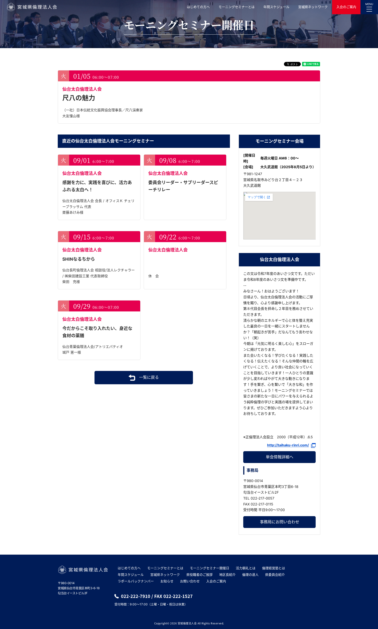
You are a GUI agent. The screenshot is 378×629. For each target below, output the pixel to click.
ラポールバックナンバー (136, 581)
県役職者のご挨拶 (199, 575)
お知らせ (166, 581)
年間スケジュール (276, 7)
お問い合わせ (190, 581)
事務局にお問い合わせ (279, 522)
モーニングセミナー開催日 (209, 568)
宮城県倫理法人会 (32, 7)
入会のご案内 (346, 7)
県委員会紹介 (275, 575)
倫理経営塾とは (273, 568)
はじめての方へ (198, 7)
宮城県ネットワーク (313, 7)
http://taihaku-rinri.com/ (288, 445)
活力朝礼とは (246, 568)
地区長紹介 (227, 575)
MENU (369, 4)
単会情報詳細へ (279, 457)
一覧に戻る (149, 377)
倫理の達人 (250, 575)
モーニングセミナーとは (237, 7)
